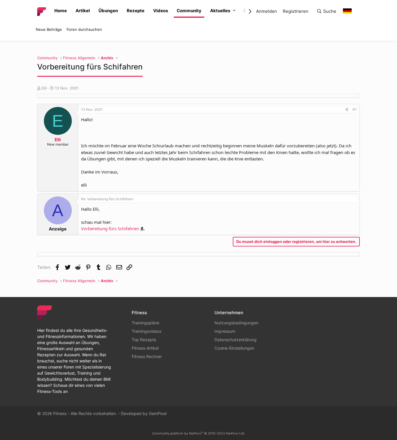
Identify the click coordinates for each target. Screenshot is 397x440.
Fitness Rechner (147, 356)
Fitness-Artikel (145, 348)
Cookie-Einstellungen (234, 348)
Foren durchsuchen (84, 29)
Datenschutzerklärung (235, 339)
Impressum (224, 331)
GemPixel (158, 413)
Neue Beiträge (49, 29)
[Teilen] (346, 109)
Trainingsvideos (146, 331)
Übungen (108, 10)
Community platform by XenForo (198, 433)
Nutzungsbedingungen (236, 322)
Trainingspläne (145, 322)
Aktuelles (220, 10)
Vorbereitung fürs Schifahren (110, 228)
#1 (355, 109)
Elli (44, 88)
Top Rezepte (144, 339)
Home (60, 10)
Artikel (83, 10)
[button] (234, 11)
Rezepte (135, 10)
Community (189, 10)
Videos (160, 10)
